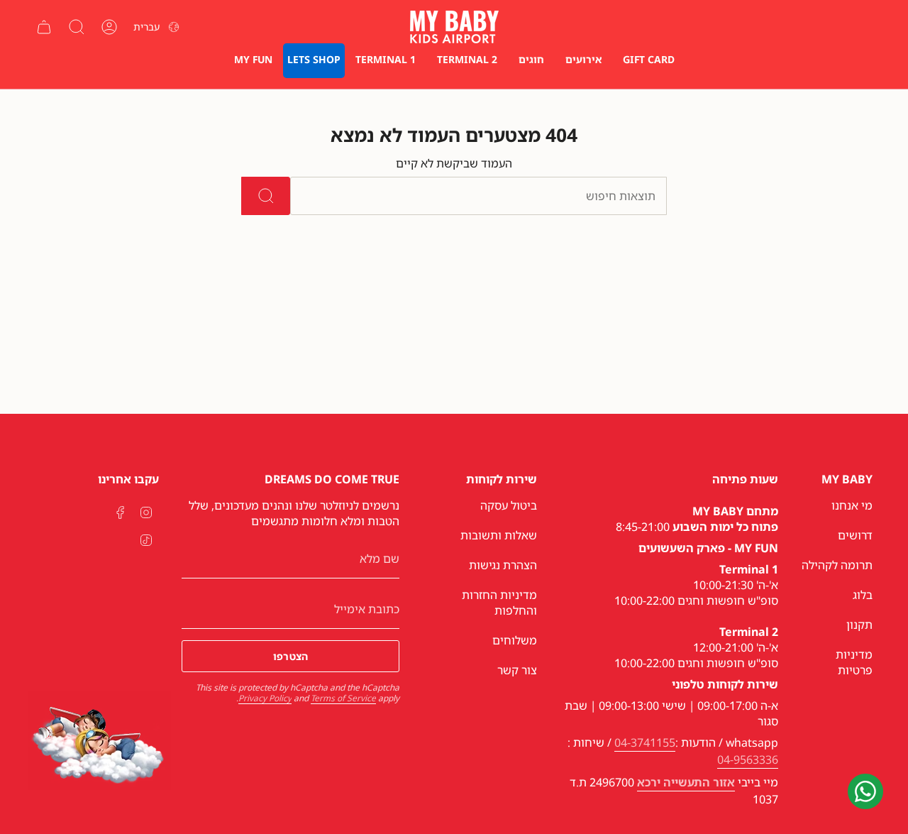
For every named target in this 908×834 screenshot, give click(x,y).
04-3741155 (644, 742)
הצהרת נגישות (503, 565)
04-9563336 (747, 759)
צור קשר (517, 670)
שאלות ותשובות (498, 535)
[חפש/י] (265, 196)
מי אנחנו (852, 505)
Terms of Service (343, 698)
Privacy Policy (265, 698)
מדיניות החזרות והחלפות (499, 602)
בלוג (863, 595)
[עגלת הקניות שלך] (44, 27)
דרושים (855, 535)
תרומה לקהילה (837, 565)
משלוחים (514, 640)
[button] (583, 60)
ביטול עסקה (508, 505)
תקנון (859, 624)
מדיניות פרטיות (854, 662)
